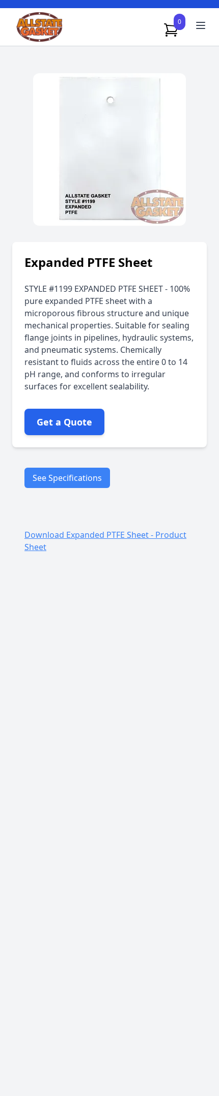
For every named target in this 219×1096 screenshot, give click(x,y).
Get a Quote (64, 422)
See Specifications (67, 477)
